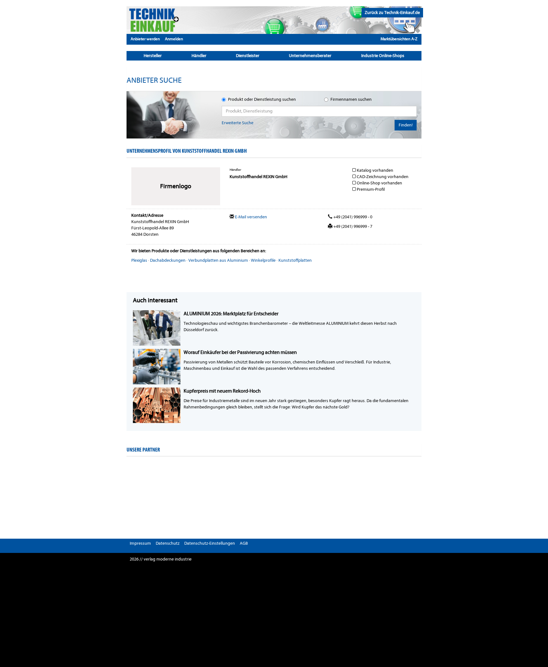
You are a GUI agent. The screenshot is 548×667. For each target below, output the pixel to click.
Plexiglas (139, 260)
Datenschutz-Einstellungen (209, 543)
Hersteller (153, 55)
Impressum (140, 543)
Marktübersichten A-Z (399, 38)
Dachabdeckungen (168, 260)
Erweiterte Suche (237, 122)
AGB (244, 543)
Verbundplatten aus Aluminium (218, 260)
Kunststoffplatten (295, 260)
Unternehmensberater (310, 55)
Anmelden (174, 38)
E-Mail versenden (250, 217)
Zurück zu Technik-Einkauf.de (392, 12)
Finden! (406, 125)
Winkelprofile (263, 260)
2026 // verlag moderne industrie (161, 559)
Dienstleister (247, 55)
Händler (199, 55)
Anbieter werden (145, 38)
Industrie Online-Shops (382, 55)
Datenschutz (167, 543)
